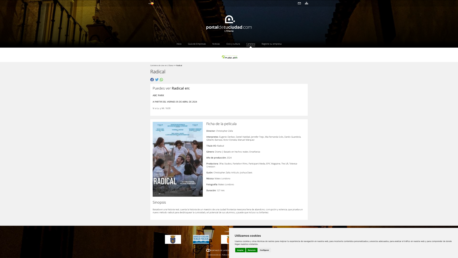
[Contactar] (299, 3)
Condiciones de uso (214, 255)
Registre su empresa (271, 43)
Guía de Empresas (197, 43)
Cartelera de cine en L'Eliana (161, 65)
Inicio (179, 43)
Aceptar (240, 250)
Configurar (264, 250)
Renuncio (252, 250)
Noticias (216, 43)
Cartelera (250, 43)
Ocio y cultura (233, 43)
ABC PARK (158, 95)
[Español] (151, 3)
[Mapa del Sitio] (306, 3)
